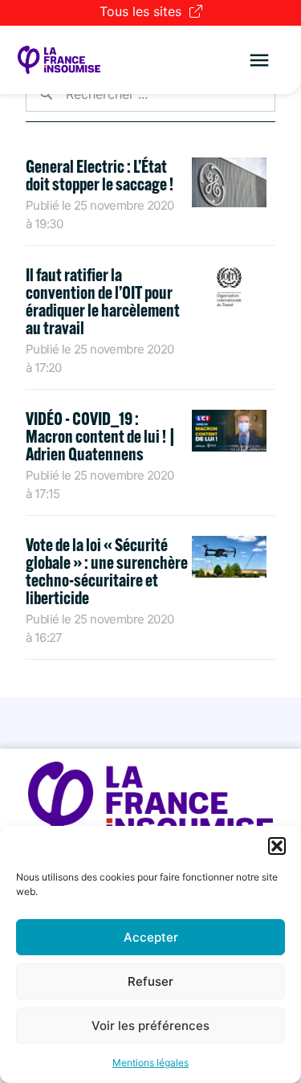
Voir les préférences (150, 1025)
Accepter (151, 937)
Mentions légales (150, 1062)
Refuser (150, 981)
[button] (277, 846)
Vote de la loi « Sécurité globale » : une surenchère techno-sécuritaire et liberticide (107, 571)
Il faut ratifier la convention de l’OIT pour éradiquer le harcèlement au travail (103, 301)
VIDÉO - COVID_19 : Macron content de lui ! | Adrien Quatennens (101, 436)
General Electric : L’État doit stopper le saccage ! (99, 175)
